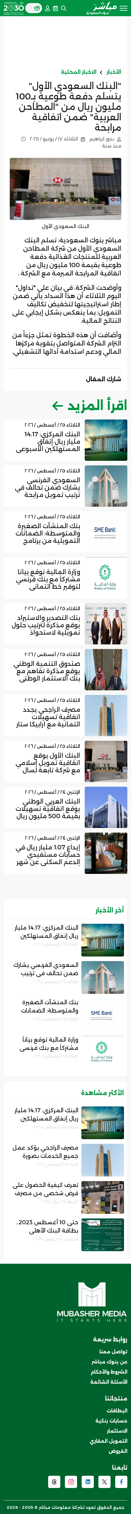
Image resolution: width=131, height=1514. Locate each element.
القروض (117, 1451)
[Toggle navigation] (123, 7)
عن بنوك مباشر (109, 1362)
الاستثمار (117, 1431)
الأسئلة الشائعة (108, 1382)
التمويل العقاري (108, 1441)
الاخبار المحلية (79, 72)
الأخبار (114, 72)
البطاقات (117, 1411)
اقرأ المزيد (97, 405)
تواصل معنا (113, 1352)
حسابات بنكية (111, 1421)
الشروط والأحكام (109, 1372)
